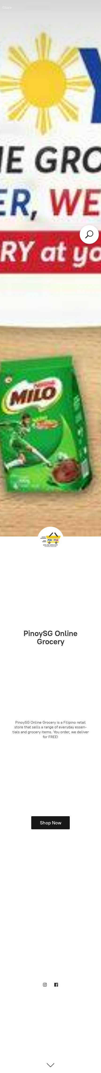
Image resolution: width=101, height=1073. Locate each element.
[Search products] (89, 234)
